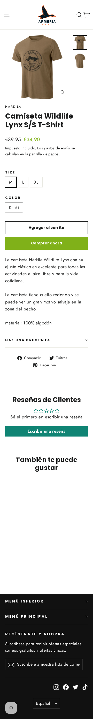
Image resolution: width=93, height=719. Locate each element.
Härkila (13, 106)
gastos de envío (57, 148)
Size (10, 172)
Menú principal (26, 616)
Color (13, 198)
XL (36, 182)
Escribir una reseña (46, 431)
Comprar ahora (46, 243)
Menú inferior (24, 601)
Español (43, 703)
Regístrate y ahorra (35, 634)
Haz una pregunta (27, 340)
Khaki (14, 207)
